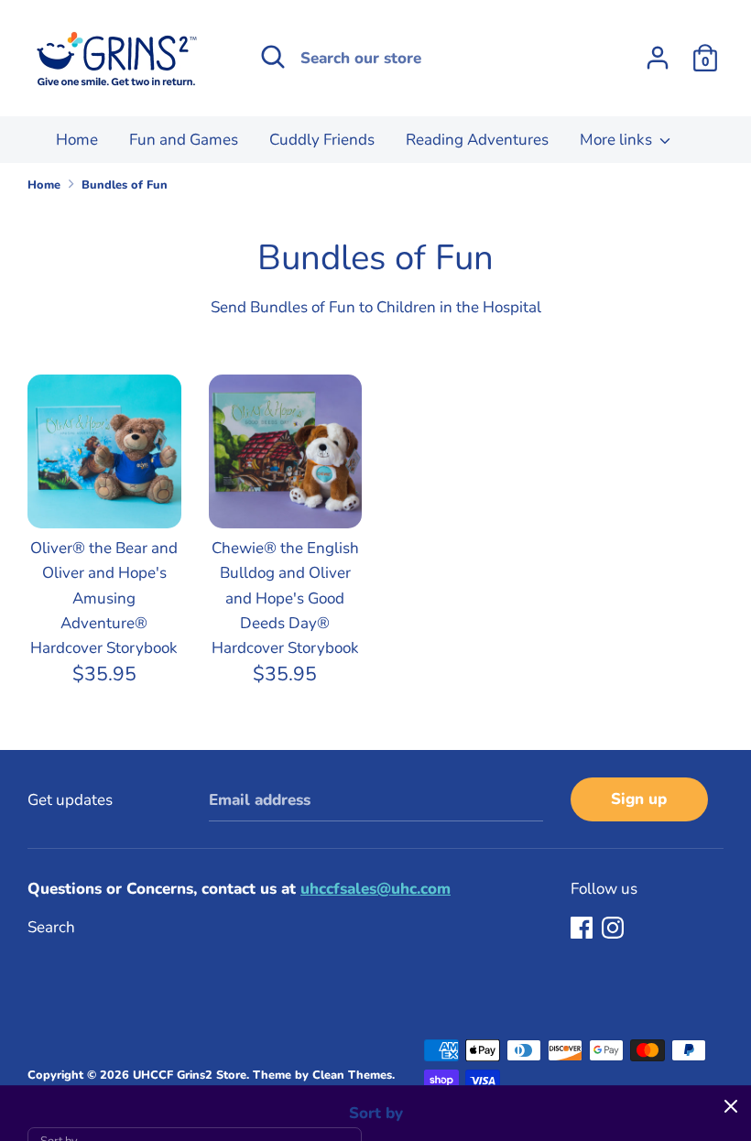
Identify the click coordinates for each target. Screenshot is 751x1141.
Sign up (639, 799)
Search (51, 927)
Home (77, 139)
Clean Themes (352, 1075)
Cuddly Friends (322, 139)
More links (618, 139)
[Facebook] (583, 929)
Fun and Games (183, 139)
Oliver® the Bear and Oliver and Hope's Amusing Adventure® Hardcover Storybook (104, 598)
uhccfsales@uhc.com (375, 888)
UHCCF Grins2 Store (189, 1075)
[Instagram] (614, 929)
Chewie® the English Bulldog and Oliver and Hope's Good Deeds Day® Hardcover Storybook (285, 598)
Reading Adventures (477, 139)
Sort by (376, 1113)
